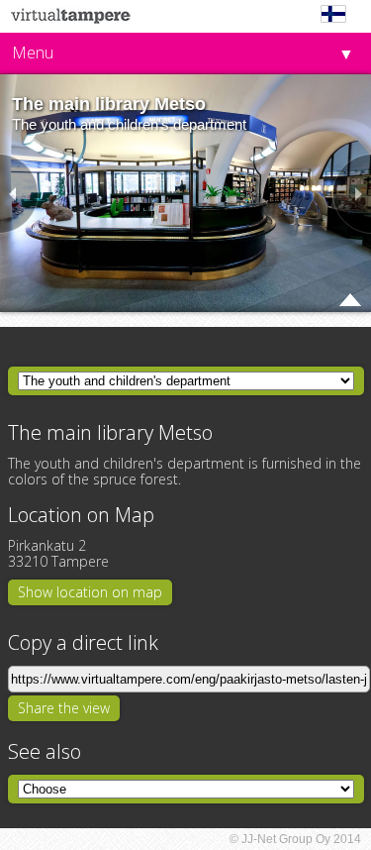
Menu (32, 52)
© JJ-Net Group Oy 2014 (295, 839)
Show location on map (90, 592)
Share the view (64, 707)
